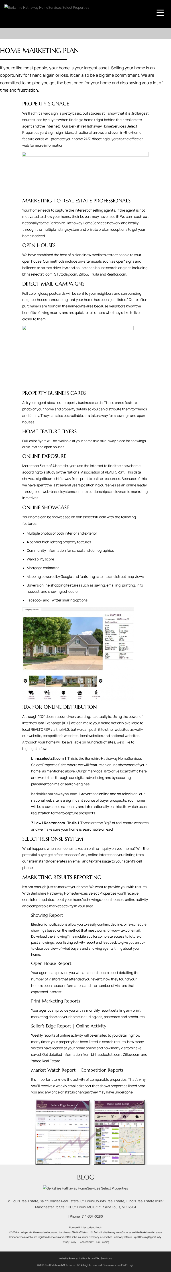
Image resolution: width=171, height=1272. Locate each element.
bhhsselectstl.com (47, 758)
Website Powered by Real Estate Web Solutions (85, 1258)
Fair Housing (102, 1241)
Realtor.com (54, 822)
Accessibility (87, 1241)
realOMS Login (126, 1265)
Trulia (72, 822)
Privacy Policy (69, 1241)
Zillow (36, 822)
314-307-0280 (92, 1216)
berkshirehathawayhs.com (54, 793)
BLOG (85, 1177)
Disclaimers (109, 1265)
